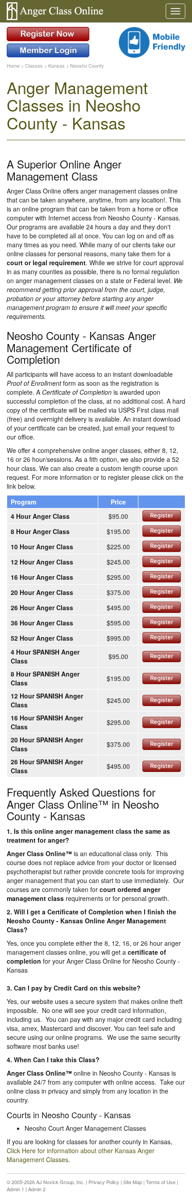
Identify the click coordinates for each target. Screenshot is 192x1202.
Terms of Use (160, 1181)
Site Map (132, 1181)
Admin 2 (37, 1189)
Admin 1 (15, 1189)
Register (161, 515)
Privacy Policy (103, 1181)
